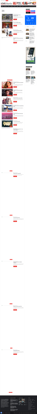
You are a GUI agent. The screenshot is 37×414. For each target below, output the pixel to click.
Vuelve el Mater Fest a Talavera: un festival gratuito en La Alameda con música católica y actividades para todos (32, 34)
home (34, 400)
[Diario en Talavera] (6, 3)
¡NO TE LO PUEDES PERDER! (17, 22)
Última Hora (5, 6)
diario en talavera (29, 400)
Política (8, 6)
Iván (14, 29)
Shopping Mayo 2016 (16, 350)
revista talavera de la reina (30, 408)
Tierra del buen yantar (16, 121)
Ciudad (17, 6)
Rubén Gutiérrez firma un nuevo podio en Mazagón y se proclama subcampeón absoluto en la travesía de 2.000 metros (33, 81)
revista (33, 402)
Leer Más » (15, 19)
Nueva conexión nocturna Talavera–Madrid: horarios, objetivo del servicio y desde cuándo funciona (32, 38)
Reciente (28, 26)
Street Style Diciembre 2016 (17, 30)
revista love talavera (30, 406)
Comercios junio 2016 (16, 217)
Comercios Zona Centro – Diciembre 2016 (17, 15)
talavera (34, 408)
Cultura (14, 6)
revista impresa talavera (30, 405)
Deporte (20, 6)
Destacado (33, 399)
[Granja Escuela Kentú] (26, 405)
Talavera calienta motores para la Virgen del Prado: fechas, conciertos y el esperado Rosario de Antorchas (32, 30)
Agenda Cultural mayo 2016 (17, 306)
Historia (32, 400)
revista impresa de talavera (30, 404)
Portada (2, 6)
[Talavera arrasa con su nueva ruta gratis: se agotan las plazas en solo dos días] (23, 405)
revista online (33, 406)
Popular (33, 26)
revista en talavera (29, 403)
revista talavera (29, 407)
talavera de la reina (29, 409)
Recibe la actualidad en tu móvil (30, 46)
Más (22, 6)
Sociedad (12, 6)
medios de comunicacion (30, 402)
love (28, 401)
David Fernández (29, 399)
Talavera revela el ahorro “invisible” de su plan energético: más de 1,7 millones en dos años (32, 42)
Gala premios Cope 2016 (17, 173)
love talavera (31, 401)
